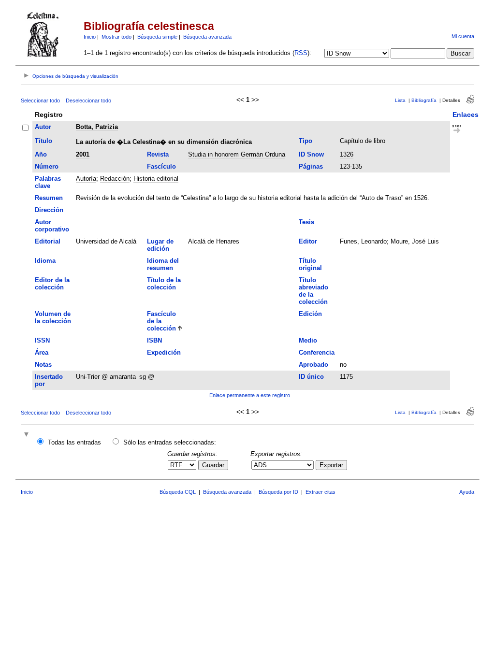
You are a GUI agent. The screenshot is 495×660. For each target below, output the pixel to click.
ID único (311, 376)
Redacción (115, 178)
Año (41, 154)
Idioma (45, 260)
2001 (82, 154)
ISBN (154, 340)
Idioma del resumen (163, 264)
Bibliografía (424, 100)
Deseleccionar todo (88, 100)
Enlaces (465, 114)
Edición (310, 313)
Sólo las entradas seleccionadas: (169, 442)
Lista (400, 100)
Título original (310, 264)
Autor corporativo (52, 225)
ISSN (42, 340)
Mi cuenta (462, 36)
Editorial (47, 241)
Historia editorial (155, 178)
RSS (300, 53)
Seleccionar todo (40, 100)
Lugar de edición (160, 245)
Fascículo (161, 166)
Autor (43, 126)
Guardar (213, 465)
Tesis (306, 222)
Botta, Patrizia (97, 126)
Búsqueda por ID (278, 492)
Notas (43, 364)
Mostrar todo (116, 37)
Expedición (164, 352)
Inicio (90, 37)
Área (41, 352)
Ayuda (466, 492)
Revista (158, 154)
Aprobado (313, 364)
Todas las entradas (74, 442)
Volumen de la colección (53, 317)
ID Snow (311, 154)
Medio (308, 340)
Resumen (49, 197)
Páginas (311, 166)
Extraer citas (320, 492)
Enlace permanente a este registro (249, 395)
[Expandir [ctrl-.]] (27, 435)
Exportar (331, 465)
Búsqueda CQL (178, 492)
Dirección (49, 210)
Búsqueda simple (157, 37)
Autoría (86, 178)
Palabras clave (48, 182)
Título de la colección (164, 283)
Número (46, 166)
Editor (308, 241)
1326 (346, 154)
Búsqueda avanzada (207, 37)
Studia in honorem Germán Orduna (236, 154)
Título (43, 140)
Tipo (305, 140)
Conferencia (317, 352)
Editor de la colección (52, 283)
